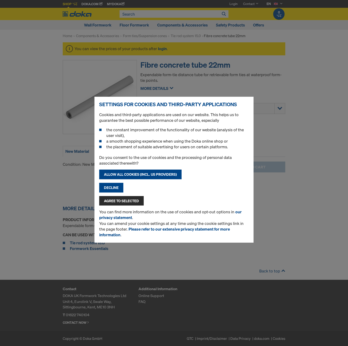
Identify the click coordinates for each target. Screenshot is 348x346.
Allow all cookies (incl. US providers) (140, 174)
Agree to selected (121, 200)
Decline (111, 187)
